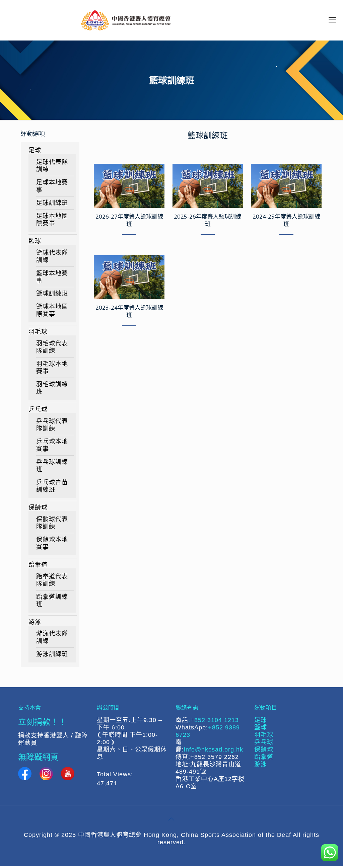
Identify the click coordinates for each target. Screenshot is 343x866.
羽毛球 (38, 331)
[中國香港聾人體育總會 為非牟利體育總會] (125, 20)
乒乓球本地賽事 (52, 445)
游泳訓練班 (52, 654)
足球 (34, 150)
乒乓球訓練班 (52, 466)
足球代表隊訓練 (52, 166)
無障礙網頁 (38, 756)
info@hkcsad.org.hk (213, 749)
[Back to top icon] (171, 819)
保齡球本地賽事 (52, 543)
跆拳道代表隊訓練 (52, 580)
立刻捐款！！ (42, 721)
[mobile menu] (332, 20)
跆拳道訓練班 (52, 601)
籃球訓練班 (52, 293)
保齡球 (38, 507)
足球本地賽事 (52, 186)
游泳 (34, 622)
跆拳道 (38, 564)
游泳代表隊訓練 (52, 637)
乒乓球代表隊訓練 (52, 425)
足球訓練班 (52, 203)
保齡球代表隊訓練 (52, 523)
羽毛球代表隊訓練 (52, 347)
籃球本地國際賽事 (52, 310)
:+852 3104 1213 (213, 720)
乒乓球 (38, 409)
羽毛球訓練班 (52, 388)
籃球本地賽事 (52, 277)
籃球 (34, 241)
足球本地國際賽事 (52, 220)
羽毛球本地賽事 (52, 368)
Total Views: (116, 774)
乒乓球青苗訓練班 (52, 486)
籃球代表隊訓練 (52, 256)
